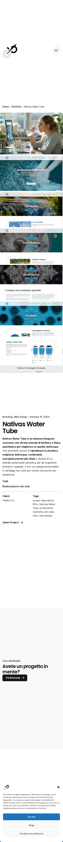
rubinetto (38, 511)
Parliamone (13, 677)
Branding (7, 416)
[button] (58, 787)
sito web (49, 511)
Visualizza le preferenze (31, 833)
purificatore (46, 508)
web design (45, 515)
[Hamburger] (56, 50)
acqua (36, 500)
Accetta (31, 817)
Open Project (10, 522)
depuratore (47, 500)
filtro (35, 504)
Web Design (20, 416)
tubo (35, 515)
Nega (31, 825)
